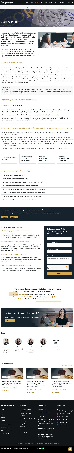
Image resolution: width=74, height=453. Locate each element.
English (69, 2)
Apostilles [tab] (6, 105)
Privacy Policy (5, 433)
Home (26, 2)
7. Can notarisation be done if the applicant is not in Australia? (22, 196)
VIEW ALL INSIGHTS (67, 365)
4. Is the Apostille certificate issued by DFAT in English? (20, 185)
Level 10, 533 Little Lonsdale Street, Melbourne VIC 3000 (46, 436)
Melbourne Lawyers (6, 427)
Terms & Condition (6, 430)
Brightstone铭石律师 (64, 413)
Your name (50, 236)
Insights (51, 2)
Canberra (45, 7)
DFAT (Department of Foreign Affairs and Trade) (22, 118)
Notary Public (23, 432)
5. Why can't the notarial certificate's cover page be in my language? (24, 189)
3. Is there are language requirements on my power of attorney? (23, 182)
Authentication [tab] (17, 105)
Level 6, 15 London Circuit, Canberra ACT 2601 (46, 429)
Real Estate (41, 297)
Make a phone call (43, 409)
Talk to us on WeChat (44, 412)
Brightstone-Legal (64, 422)
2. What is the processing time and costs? (16, 178)
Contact (62, 2)
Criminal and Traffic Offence (24, 297)
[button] (37, 175)
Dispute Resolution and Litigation (41, 295)
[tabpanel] (37, 115)
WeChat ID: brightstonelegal (65, 411)
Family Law (23, 426)
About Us (3, 409)
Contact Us (4, 420)
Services (37, 2)
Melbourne (36, 7)
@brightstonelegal (64, 416)
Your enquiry (50, 256)
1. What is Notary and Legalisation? (14, 175)
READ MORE (5, 390)
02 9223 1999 (42, 416)
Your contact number (52, 249)
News (45, 2)
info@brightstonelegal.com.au (46, 419)
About (56, 2)
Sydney (28, 7)
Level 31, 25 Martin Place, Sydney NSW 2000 (45, 423)
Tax (21, 429)
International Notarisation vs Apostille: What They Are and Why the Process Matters (11, 383)
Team (31, 2)
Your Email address (52, 242)
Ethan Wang (13, 387)
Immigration (23, 424)
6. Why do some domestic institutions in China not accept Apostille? (24, 192)
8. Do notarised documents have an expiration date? (19, 200)
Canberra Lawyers (6, 424)
